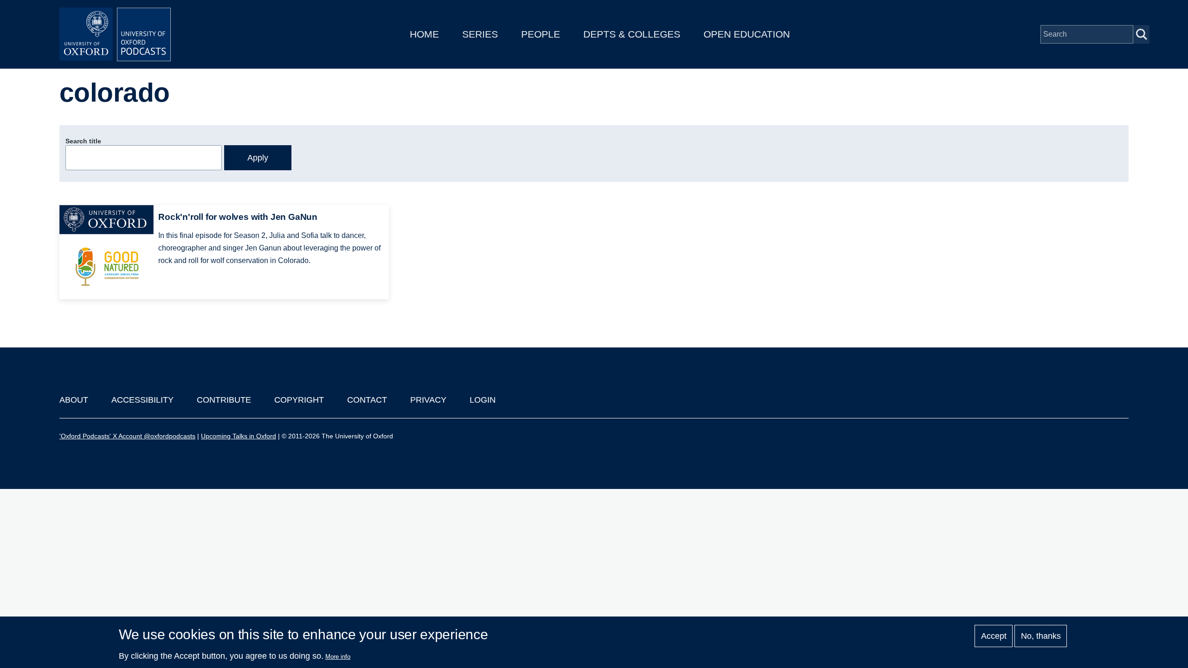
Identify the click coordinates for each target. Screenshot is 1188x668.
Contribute (224, 400)
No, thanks (1041, 636)
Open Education (747, 34)
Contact (367, 400)
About (73, 400)
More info (337, 656)
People (540, 34)
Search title (83, 141)
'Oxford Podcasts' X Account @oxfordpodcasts (127, 436)
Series (480, 34)
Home (424, 34)
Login (483, 400)
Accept (994, 636)
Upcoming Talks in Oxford (238, 436)
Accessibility (142, 400)
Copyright (299, 400)
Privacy (428, 400)
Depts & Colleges (631, 34)
